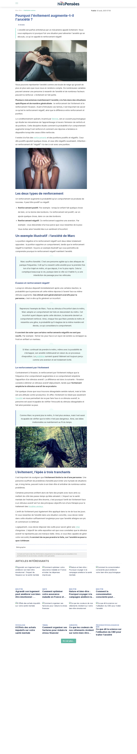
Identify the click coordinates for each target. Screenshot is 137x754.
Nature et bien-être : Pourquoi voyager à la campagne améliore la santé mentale (80, 594)
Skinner (55, 119)
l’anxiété (19, 398)
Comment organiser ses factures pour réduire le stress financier (54, 630)
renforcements (40, 137)
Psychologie (20, 625)
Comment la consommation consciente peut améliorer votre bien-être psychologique (107, 594)
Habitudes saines (29, 10)
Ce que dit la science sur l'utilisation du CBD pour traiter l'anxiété (108, 632)
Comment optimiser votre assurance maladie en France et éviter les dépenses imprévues (53, 594)
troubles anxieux (36, 506)
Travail (45, 625)
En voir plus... (68, 641)
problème (40, 356)
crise (77, 527)
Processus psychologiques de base (107, 626)
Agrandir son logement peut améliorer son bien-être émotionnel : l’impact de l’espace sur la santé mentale (28, 594)
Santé (44, 589)
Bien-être (18, 10)
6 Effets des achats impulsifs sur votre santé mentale (25, 630)
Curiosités (73, 625)
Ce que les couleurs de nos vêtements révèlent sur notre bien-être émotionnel (81, 630)
